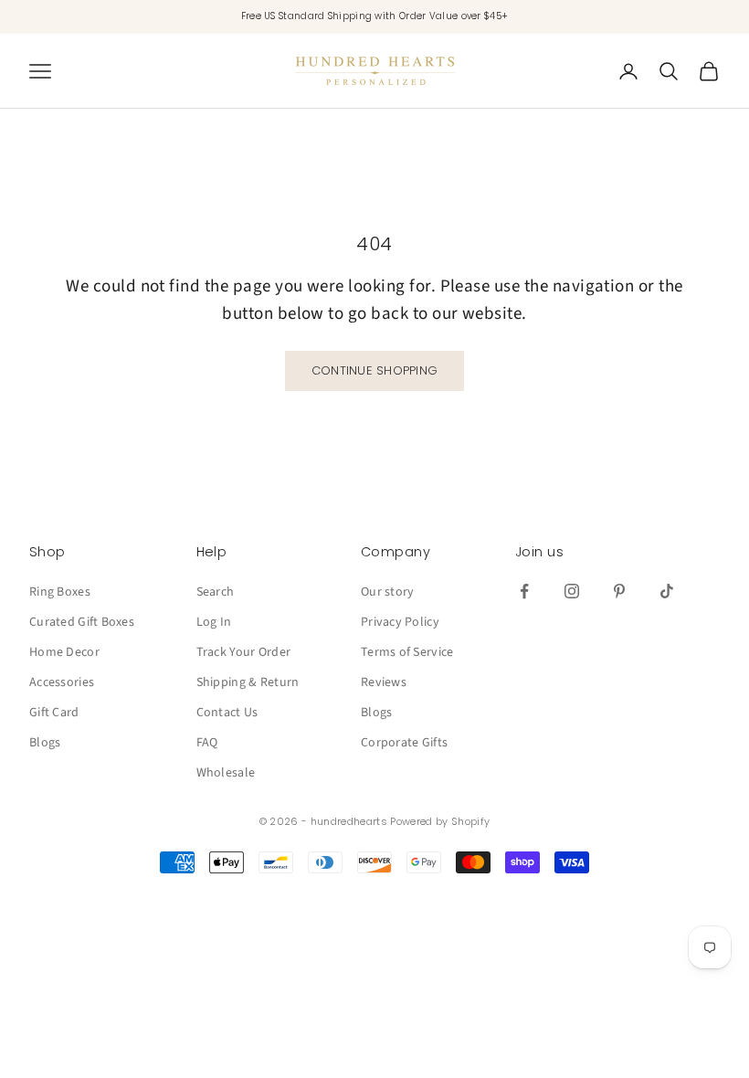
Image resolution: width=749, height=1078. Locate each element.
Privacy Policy (400, 622)
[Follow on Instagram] (572, 591)
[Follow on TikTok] (667, 591)
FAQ (207, 743)
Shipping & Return (248, 682)
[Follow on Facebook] (524, 591)
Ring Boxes (59, 592)
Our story (388, 592)
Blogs (44, 743)
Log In (214, 622)
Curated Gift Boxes (81, 622)
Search (215, 592)
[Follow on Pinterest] (619, 591)
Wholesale (226, 773)
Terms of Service (407, 652)
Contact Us (227, 712)
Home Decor (64, 652)
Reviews (383, 682)
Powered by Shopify (440, 821)
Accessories (61, 682)
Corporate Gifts (404, 743)
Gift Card (54, 712)
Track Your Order (243, 652)
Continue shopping (374, 370)
